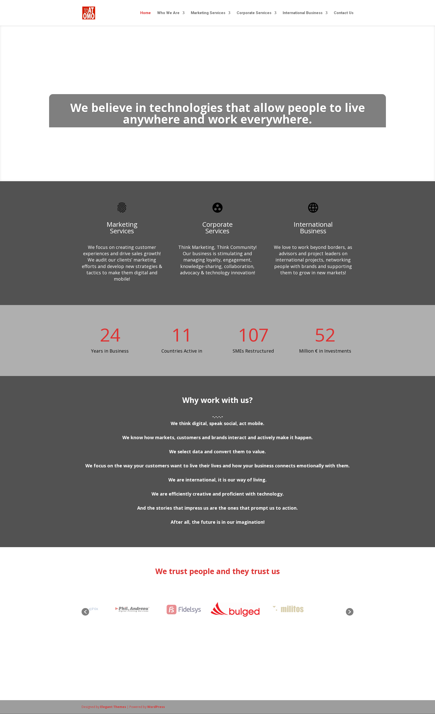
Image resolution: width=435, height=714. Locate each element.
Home (145, 13)
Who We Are (168, 13)
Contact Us (343, 13)
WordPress (156, 707)
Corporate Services (254, 13)
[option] (117, 609)
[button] (85, 612)
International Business (302, 13)
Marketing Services (208, 13)
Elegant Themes (113, 707)
